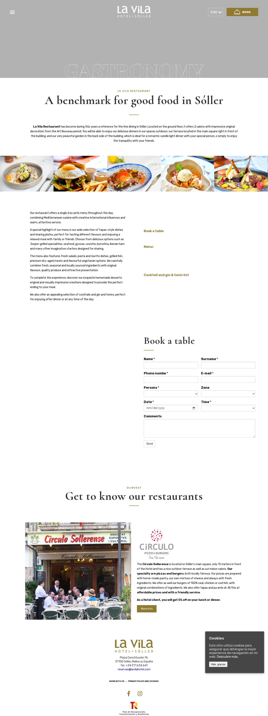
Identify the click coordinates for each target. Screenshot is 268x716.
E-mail (207, 373)
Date (149, 402)
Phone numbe (156, 373)
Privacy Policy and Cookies (143, 681)
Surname (209, 359)
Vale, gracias (218, 664)
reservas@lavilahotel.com (134, 669)
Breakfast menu (156, 253)
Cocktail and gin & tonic (161, 281)
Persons (151, 387)
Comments (153, 416)
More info (147, 608)
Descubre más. (227, 657)
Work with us (116, 681)
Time (206, 402)
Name (149, 359)
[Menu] (12, 12)
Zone (205, 387)
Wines (148, 265)
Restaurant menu (157, 259)
